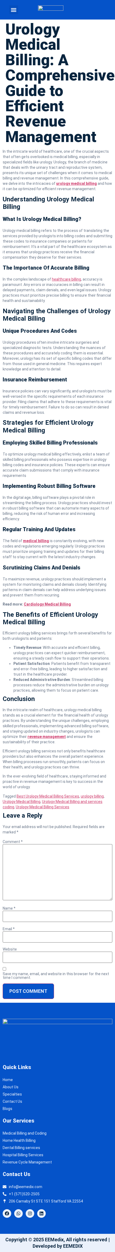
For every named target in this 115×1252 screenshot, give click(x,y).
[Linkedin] (41, 1213)
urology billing (92, 796)
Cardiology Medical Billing (47, 604)
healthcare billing (66, 279)
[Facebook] (7, 1213)
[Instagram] (30, 1213)
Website (10, 949)
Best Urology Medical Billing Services (48, 796)
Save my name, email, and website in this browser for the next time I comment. (56, 975)
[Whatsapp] (18, 1213)
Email (9, 929)
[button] (13, 9)
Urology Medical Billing (21, 801)
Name (9, 908)
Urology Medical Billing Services (42, 807)
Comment (13, 842)
